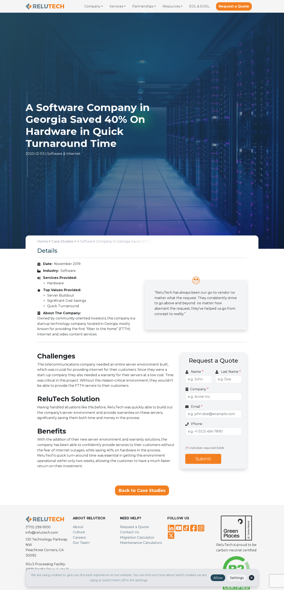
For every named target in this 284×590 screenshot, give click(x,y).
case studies (62, 241)
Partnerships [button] (142, 6)
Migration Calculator (137, 537)
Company (199, 389)
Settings (237, 578)
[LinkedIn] (171, 527)
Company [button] (92, 6)
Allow (218, 578)
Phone (196, 424)
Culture (79, 532)
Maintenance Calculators (141, 543)
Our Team (81, 543)
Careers (79, 537)
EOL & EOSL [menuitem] (199, 6)
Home (42, 241)
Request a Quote (234, 6)
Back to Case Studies (142, 490)
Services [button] (116, 6)
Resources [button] (171, 6)
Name (196, 372)
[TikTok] (186, 527)
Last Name (230, 372)
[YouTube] (178, 527)
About (78, 527)
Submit (203, 458)
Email (196, 406)
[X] (171, 535)
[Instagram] (201, 527)
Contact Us (129, 532)
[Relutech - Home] (45, 6)
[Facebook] (193, 527)
